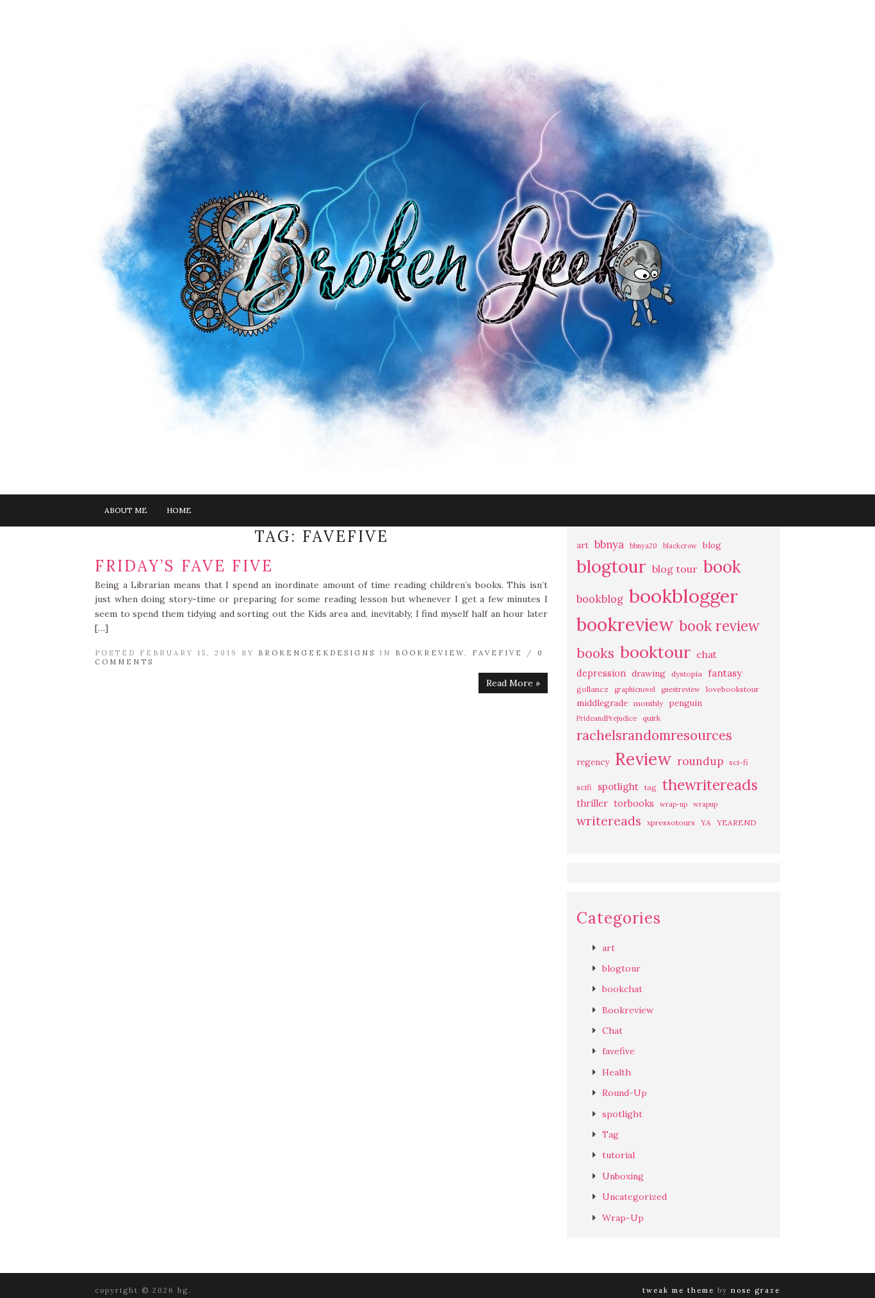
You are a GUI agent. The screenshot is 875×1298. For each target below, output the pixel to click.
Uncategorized (634, 1196)
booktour (655, 651)
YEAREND (736, 822)
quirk (651, 718)
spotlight (618, 786)
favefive (497, 652)
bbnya (609, 544)
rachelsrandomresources (654, 735)
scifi (584, 787)
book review (719, 626)
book (721, 566)
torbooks (634, 803)
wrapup (705, 804)
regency (593, 762)
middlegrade (602, 703)
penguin (685, 703)
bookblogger (683, 596)
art (583, 545)
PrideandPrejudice (607, 718)
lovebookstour (732, 689)
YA (706, 822)
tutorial (618, 1155)
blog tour (675, 568)
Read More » (513, 683)
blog (712, 545)
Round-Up (624, 1093)
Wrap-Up (623, 1218)
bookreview (625, 624)
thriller (592, 803)
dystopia (686, 673)
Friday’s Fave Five (184, 566)
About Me (125, 510)
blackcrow (680, 545)
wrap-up (673, 804)
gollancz (593, 689)
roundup (700, 761)
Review (643, 759)
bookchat (622, 989)
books (595, 653)
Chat (612, 1030)
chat (706, 654)
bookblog (600, 599)
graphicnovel (634, 689)
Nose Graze (755, 1290)
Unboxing (623, 1176)
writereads (609, 821)
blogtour (611, 566)
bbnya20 (643, 545)
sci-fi (738, 762)
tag (650, 787)
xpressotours (671, 822)
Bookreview (429, 652)
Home (179, 510)
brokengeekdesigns (316, 652)
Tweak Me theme (678, 1290)
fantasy (725, 673)
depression (601, 673)
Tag (610, 1134)
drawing (649, 673)
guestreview (680, 689)
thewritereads (710, 784)
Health (616, 1072)
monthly (648, 703)
